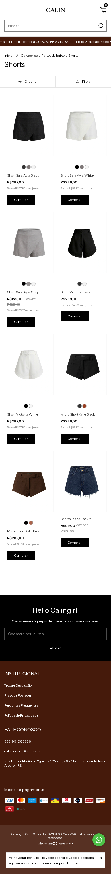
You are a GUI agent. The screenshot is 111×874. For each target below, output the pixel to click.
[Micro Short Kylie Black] (79, 406)
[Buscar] (100, 25)
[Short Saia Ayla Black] (24, 167)
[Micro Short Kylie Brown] (84, 406)
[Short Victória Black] (79, 284)
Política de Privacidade (21, 715)
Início (8, 55)
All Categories (27, 55)
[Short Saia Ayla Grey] (28, 167)
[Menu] (8, 10)
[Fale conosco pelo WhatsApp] (98, 839)
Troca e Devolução (18, 685)
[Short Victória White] (84, 284)
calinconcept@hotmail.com (25, 751)
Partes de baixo (53, 55)
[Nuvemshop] (55, 843)
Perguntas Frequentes (21, 705)
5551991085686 (17, 741)
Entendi (73, 863)
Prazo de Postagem (18, 695)
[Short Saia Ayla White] (33, 167)
